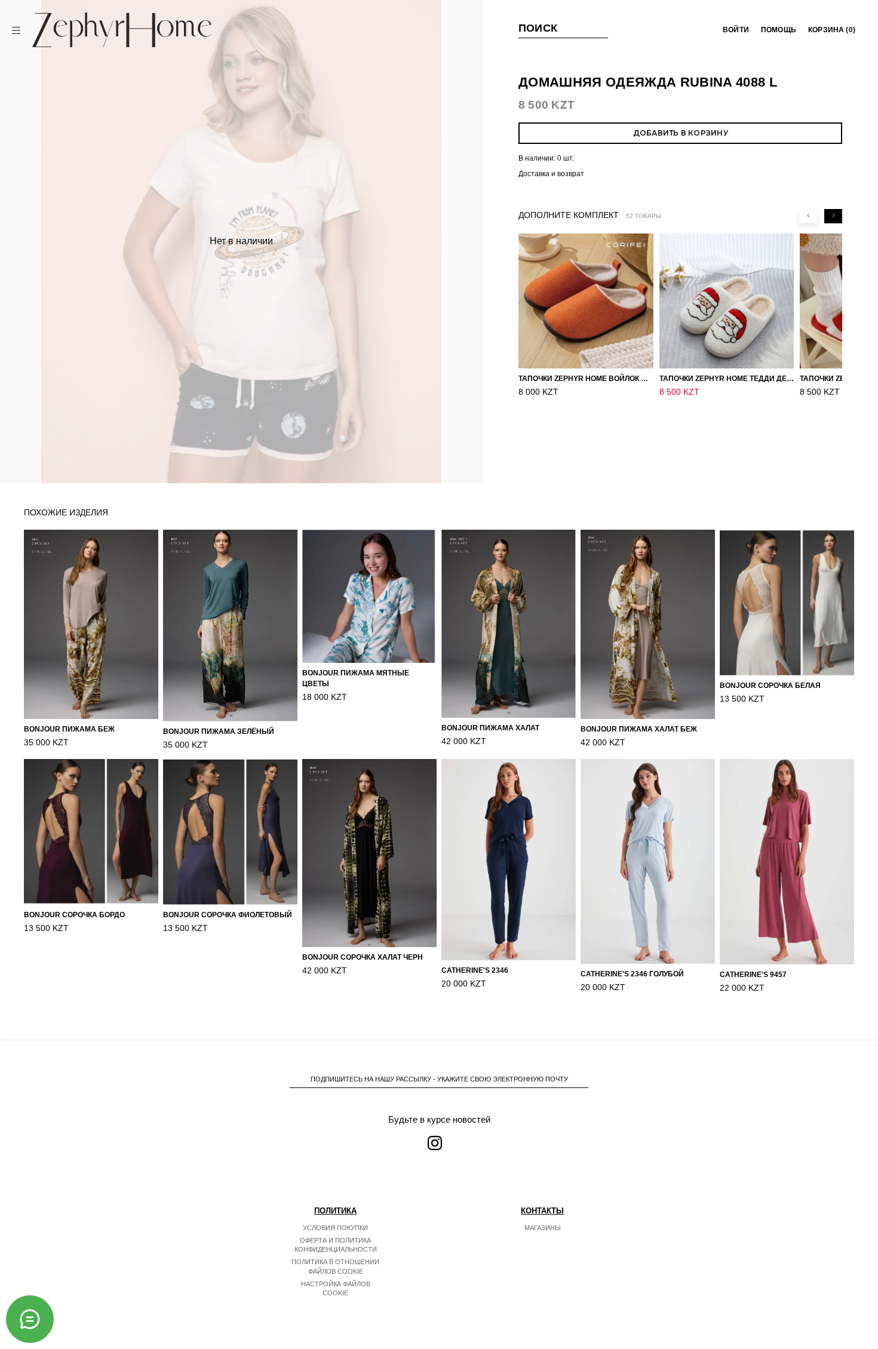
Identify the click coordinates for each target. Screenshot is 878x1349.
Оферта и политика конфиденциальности (335, 1245)
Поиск (537, 28)
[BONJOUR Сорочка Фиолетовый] (230, 832)
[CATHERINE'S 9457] (787, 861)
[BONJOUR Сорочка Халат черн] (369, 853)
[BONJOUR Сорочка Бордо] (91, 831)
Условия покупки (335, 1227)
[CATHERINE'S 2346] (508, 859)
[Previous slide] (808, 216)
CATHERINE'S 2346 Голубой (632, 974)
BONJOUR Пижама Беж (69, 729)
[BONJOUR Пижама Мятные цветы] (369, 596)
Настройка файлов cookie (335, 1288)
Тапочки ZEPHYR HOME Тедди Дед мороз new (726, 378)
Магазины (542, 1227)
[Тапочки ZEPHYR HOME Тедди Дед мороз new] (726, 300)
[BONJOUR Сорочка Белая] (787, 602)
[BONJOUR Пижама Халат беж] (648, 625)
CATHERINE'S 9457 (753, 974)
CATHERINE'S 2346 (474, 970)
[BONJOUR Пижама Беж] (91, 625)
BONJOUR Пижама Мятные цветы (355, 678)
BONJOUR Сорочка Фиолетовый (227, 915)
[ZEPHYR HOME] (121, 30)
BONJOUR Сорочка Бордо (74, 915)
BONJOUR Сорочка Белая (770, 685)
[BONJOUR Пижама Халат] (508, 624)
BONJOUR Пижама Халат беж (639, 729)
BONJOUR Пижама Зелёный (218, 731)
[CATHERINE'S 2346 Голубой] (648, 861)
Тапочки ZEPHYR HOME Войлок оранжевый (585, 378)
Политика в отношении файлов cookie (335, 1266)
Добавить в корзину (680, 132)
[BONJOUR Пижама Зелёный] (230, 626)
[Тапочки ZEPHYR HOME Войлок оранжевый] (585, 300)
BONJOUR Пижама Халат (490, 728)
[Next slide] (833, 216)
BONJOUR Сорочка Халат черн (362, 957)
